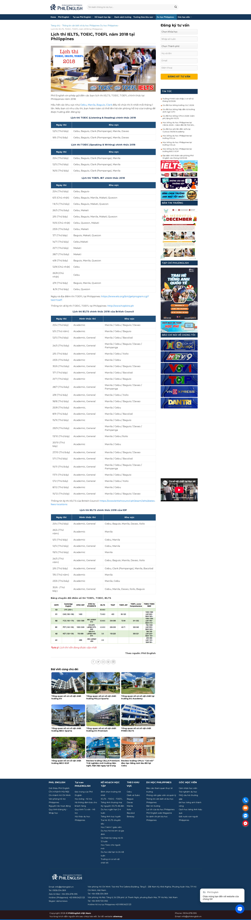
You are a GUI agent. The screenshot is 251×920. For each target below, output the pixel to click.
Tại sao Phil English (82, 17)
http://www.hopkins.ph (120, 305)
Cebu (83, 104)
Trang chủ (55, 25)
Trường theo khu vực (143, 17)
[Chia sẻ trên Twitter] (98, 662)
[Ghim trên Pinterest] (108, 662)
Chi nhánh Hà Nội (59, 791)
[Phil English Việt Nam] (66, 7)
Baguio (101, 104)
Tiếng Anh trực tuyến (111, 816)
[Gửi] (175, 7)
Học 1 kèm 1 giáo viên (111, 827)
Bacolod (131, 813)
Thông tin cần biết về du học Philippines (80, 25)
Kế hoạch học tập (103, 17)
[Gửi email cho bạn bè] (103, 662)
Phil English (63, 17)
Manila (92, 104)
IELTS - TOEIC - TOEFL (111, 799)
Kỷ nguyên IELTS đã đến (112, 806)
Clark (109, 104)
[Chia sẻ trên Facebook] (93, 662)
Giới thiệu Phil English (59, 788)
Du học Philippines (165, 17)
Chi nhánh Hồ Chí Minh (60, 795)
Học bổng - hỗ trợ (83, 799)
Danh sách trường (122, 17)
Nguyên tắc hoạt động (60, 806)
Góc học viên (184, 17)
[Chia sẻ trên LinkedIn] (113, 662)
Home (53, 17)
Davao (130, 802)
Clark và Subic (133, 795)
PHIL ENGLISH (57, 782)
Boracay (130, 816)
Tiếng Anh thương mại (111, 802)
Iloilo (129, 809)
